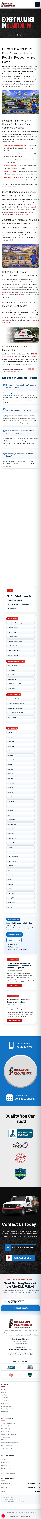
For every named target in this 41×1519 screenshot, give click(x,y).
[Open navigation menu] (37, 4)
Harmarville (11, 820)
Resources (4, 1403)
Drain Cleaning (12, 665)
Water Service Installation (16, 703)
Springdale (11, 898)
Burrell (10, 764)
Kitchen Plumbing (13, 655)
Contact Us (4, 1412)
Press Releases (6, 1406)
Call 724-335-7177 (14, 934)
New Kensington (13, 856)
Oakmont (10, 866)
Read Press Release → (14, 985)
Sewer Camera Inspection (12, 154)
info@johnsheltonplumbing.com (20, 1349)
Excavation (11, 688)
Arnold (10, 737)
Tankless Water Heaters (15, 641)
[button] (20, 1045)
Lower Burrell (12, 838)
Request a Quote (14, 940)
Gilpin (9, 815)
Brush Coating (12, 679)
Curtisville (11, 783)
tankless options (21, 295)
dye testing (35, 320)
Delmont (10, 787)
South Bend (11, 893)
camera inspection (31, 207)
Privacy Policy (14, 1516)
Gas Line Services (9, 171)
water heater (6, 292)
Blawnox (10, 755)
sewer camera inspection (11, 395)
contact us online (12, 356)
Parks (9, 870)
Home (4, 35)
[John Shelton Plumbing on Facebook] (10, 1354)
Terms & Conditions (26, 1516)
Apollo (10, 732)
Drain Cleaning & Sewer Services (14, 145)
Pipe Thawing (12, 717)
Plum (9, 879)
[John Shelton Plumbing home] (17, 4)
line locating (6, 317)
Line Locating (12, 675)
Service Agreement (7, 1409)
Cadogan (10, 769)
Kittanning (11, 829)
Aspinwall (11, 741)
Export (10, 797)
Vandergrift (11, 902)
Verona (10, 907)
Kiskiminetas (12, 824)
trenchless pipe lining (15, 441)
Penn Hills (11, 875)
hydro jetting (29, 212)
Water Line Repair (13, 699)
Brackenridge (12, 760)
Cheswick (11, 774)
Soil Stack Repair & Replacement (18, 684)
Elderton (10, 792)
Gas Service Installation (15, 708)
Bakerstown (11, 751)
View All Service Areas (8, 1473)
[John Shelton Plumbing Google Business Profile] (25, 1354)
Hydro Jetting (8, 160)
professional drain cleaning (14, 212)
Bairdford (11, 746)
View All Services (6, 1448)
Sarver (10, 889)
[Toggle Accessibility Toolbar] (3, 1515)
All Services (4, 1397)
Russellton (11, 884)
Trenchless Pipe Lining (11, 177)
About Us (4, 1392)
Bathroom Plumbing (14, 650)
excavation (20, 237)
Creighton (11, 778)
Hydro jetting (7, 416)
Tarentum (4, 1471)
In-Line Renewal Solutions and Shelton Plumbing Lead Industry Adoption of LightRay (19, 965)
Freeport (10, 806)
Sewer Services (13, 627)
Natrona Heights (13, 852)
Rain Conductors (13, 722)
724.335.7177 (20, 1347)
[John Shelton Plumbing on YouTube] (30, 1354)
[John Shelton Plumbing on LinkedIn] (20, 1354)
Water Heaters (12, 636)
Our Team (4, 1395)
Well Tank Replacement (15, 713)
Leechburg (11, 833)
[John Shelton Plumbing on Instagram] (15, 1354)
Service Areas (11, 35)
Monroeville (11, 843)
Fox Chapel (11, 801)
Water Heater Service (10, 165)
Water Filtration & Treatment (9, 1442)
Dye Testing (11, 670)
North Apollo (12, 861)
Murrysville (11, 847)
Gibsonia (10, 810)
